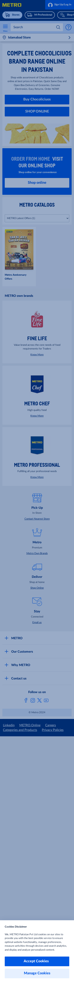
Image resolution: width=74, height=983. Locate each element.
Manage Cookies (37, 973)
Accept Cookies (37, 961)
